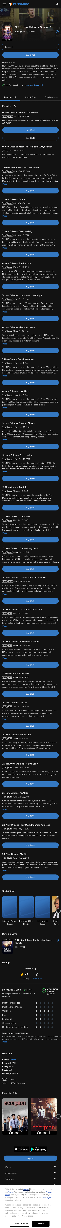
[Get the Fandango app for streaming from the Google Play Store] (38, 1149)
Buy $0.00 (30, 138)
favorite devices (33, 85)
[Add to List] (57, 31)
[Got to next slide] (58, 911)
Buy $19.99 (30, 55)
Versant (26, 1189)
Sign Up (30, 1158)
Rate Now (37, 978)
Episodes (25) (10, 97)
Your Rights (47, 1197)
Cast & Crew (30, 97)
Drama (13, 1060)
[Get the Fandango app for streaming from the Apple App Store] (21, 1149)
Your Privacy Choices (19, 1223)
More (4, 184)
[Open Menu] (4, 4)
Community (24, 978)
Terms (10, 1192)
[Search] (57, 4)
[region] (30, 1206)
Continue (40, 1223)
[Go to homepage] (19, 4)
